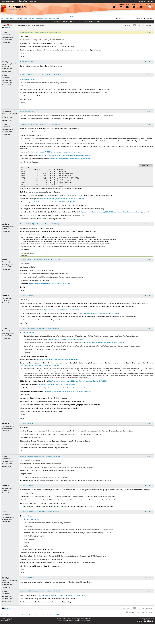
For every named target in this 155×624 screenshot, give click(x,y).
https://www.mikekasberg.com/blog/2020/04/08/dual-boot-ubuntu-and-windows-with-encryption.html (115, 212)
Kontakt (65, 620)
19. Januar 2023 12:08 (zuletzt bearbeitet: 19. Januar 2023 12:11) (40, 456)
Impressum (79, 620)
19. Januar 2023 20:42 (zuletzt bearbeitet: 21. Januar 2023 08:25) (40, 591)
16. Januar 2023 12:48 (27, 295)
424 (9, 231)
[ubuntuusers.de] (14, 9)
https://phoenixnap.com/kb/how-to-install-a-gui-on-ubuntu (70, 159)
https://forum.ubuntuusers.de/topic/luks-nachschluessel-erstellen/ (66, 388)
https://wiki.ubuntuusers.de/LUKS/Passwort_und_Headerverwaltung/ (68, 391)
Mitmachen (150, 4)
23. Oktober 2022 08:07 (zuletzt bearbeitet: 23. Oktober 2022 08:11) (40, 75)
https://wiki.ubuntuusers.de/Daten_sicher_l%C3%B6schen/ (40, 365)
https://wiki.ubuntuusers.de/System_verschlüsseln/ (61, 310)
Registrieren (150, 1)
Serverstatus (87, 620)
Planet (141, 4)
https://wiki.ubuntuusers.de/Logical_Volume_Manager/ (101, 313)
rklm (32, 253)
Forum (121, 4)
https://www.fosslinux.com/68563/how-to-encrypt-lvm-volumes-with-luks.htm (53, 152)
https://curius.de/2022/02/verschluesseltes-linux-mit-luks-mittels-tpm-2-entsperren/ (66, 155)
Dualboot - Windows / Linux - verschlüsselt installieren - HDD (40, 18)
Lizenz (60, 620)
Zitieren (149, 32)
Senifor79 (5, 224)
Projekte (18, 18)
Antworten (7, 28)
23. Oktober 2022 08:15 (27, 111)
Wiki (127, 4)
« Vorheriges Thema (133, 612)
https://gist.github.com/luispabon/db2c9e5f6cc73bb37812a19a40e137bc (52, 202)
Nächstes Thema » (147, 612)
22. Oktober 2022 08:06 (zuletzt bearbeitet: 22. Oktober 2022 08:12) (40, 32)
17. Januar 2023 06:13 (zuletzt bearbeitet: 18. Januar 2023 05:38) (40, 328)
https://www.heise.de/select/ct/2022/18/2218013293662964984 (49, 284)
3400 (9, 42)
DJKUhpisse (6, 62)
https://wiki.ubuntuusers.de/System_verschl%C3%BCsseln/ (57, 360)
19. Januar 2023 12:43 (27, 485)
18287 (10, 71)
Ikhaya (134, 4)
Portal (114, 4)
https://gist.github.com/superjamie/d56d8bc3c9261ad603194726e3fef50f (60, 199)
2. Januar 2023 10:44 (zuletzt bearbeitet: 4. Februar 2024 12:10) (39, 224)
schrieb (33, 79)
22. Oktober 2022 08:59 (27, 62)
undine (4, 32)
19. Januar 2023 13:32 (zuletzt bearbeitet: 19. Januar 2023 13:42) (40, 511)
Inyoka (10, 619)
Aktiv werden (10, 18)
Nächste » (149, 25)
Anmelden (142, 1)
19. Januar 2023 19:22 (27, 578)
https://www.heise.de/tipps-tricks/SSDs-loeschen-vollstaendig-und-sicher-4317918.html (78, 381)
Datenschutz (71, 620)
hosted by (4, 1)
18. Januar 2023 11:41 (26, 423)
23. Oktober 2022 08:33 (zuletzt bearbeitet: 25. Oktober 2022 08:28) (40, 124)
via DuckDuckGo (149, 18)
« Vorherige (126, 25)
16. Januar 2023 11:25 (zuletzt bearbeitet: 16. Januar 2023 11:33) (40, 259)
